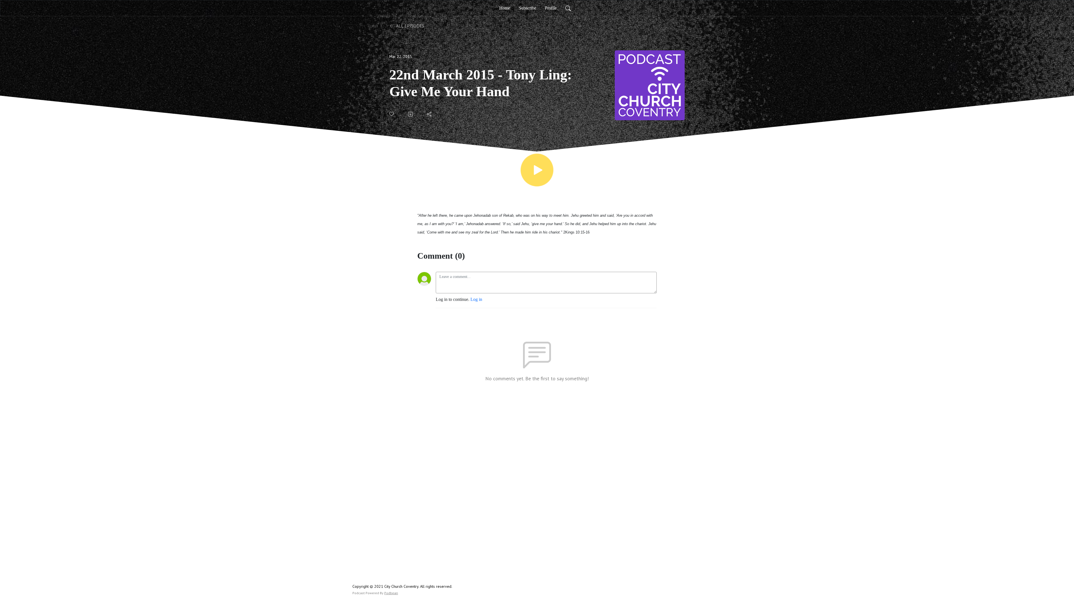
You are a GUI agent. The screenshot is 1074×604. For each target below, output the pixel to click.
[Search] (568, 8)
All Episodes (409, 26)
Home (504, 8)
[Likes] (392, 114)
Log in (476, 299)
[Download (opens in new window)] (411, 114)
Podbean (391, 593)
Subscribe (527, 8)
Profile (551, 8)
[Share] (429, 114)
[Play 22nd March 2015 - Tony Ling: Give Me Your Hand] (537, 170)
